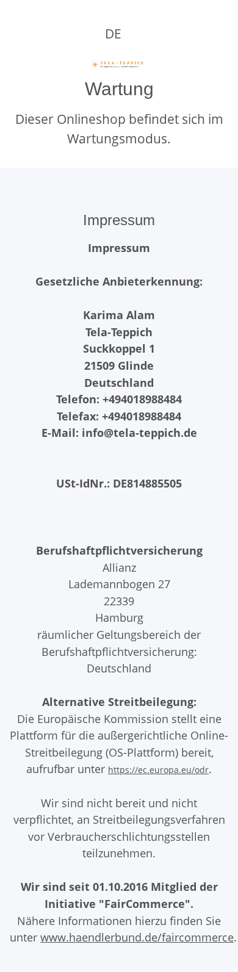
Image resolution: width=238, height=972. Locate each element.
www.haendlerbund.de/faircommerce (137, 937)
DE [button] (113, 33)
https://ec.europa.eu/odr (158, 770)
